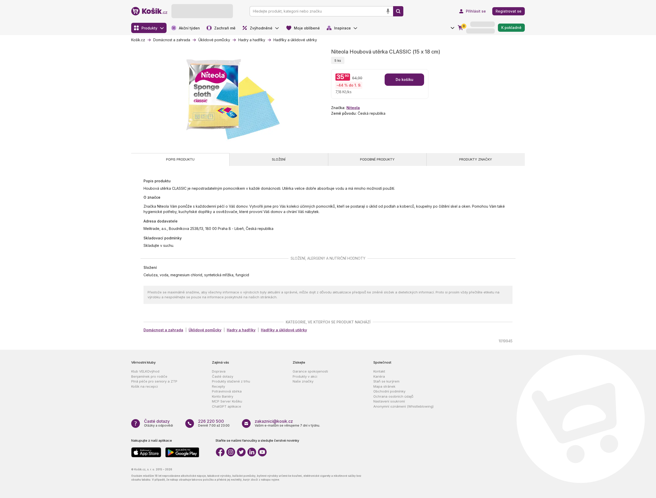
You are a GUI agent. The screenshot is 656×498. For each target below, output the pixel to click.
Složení (278, 159)
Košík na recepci (144, 386)
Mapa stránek (384, 386)
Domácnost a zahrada (163, 330)
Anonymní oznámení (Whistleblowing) (403, 406)
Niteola (353, 107)
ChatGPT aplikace (226, 406)
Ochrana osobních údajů (393, 396)
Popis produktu (180, 159)
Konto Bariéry (222, 396)
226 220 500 (211, 421)
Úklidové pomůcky (205, 330)
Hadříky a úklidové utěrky (284, 330)
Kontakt (379, 371)
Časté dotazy (222, 376)
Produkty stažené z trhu (231, 381)
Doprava (218, 371)
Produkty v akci (305, 376)
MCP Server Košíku (227, 401)
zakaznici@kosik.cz (274, 421)
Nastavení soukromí (389, 401)
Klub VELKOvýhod (145, 371)
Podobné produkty (377, 159)
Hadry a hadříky (241, 330)
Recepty (218, 386)
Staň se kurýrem (386, 381)
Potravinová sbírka (227, 391)
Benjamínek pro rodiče (149, 376)
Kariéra (379, 376)
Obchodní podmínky (389, 391)
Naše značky (303, 381)
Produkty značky (475, 159)
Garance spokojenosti (310, 371)
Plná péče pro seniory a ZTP (154, 381)
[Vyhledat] (398, 11)
